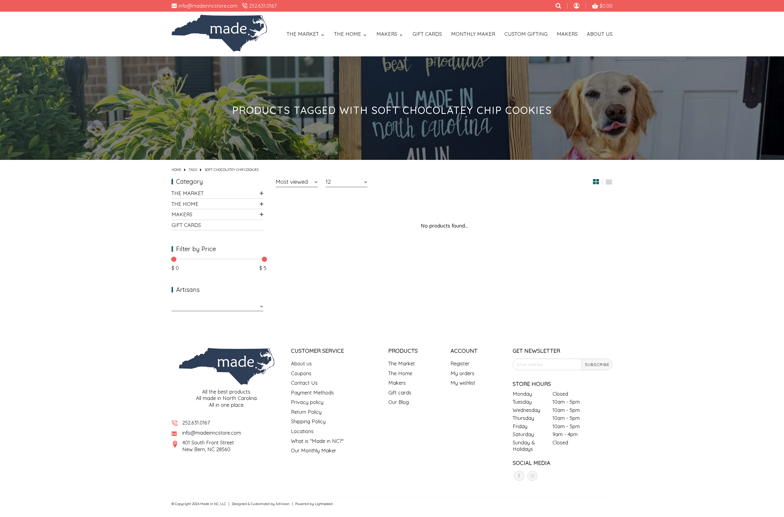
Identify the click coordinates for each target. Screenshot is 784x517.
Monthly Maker (473, 34)
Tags (193, 170)
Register (459, 363)
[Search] (558, 6)
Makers (567, 34)
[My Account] (576, 6)
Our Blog (398, 402)
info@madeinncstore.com (211, 432)
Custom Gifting (526, 34)
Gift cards (427, 34)
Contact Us (304, 382)
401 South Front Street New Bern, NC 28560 (208, 445)
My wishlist (462, 382)
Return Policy (306, 412)
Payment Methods (312, 392)
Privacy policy (307, 402)
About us (301, 363)
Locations (302, 431)
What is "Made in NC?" (317, 441)
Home (176, 170)
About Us (599, 34)
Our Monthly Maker (313, 450)
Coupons (301, 373)
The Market (188, 193)
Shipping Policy (308, 421)
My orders (462, 373)
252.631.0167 (196, 422)
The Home (185, 203)
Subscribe (597, 364)
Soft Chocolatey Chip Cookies (231, 170)
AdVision (282, 504)
